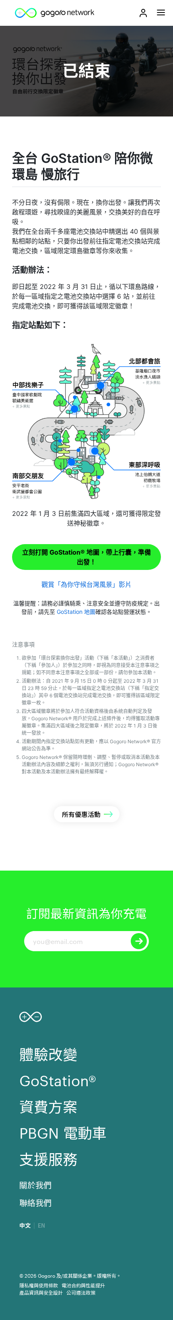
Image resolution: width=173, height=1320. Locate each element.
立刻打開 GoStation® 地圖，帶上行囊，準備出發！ (86, 557)
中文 (25, 1226)
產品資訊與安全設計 (41, 1292)
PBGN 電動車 (63, 1132)
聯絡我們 (35, 1202)
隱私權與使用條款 (38, 1285)
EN (41, 1226)
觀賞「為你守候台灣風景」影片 (86, 584)
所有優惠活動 (81, 814)
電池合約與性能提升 (83, 1285)
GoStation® (57, 1080)
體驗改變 (48, 1053)
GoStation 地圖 (76, 611)
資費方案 (48, 1106)
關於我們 (35, 1184)
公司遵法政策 (80, 1292)
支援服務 (48, 1158)
